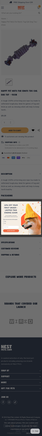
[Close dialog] (40, 203)
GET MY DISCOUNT (11, 230)
